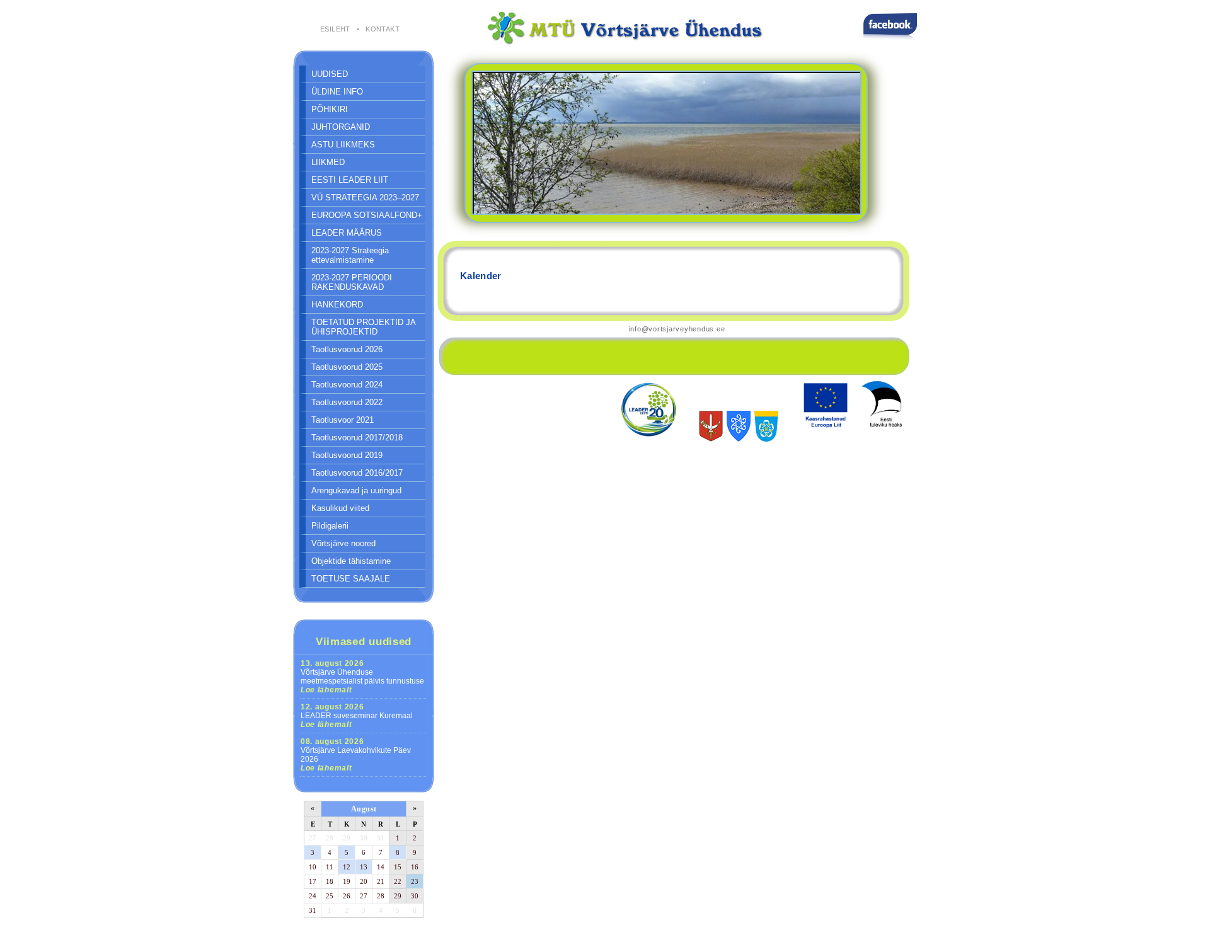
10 (312, 867)
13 (363, 867)
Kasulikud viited (340, 508)
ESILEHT (335, 29)
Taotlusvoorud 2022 (347, 402)
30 (363, 838)
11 (329, 867)
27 (312, 838)
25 (329, 896)
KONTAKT (383, 29)
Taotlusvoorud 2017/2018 (357, 437)
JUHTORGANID (340, 127)
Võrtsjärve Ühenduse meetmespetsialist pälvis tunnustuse (362, 676)
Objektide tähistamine (351, 561)
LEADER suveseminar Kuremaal (357, 715)
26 (346, 896)
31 (380, 838)
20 (363, 881)
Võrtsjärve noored (343, 543)
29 (346, 838)
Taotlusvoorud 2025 (347, 367)
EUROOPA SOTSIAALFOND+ (366, 215)
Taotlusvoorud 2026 (347, 349)
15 (397, 867)
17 (312, 881)
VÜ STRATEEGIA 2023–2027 (365, 197)
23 (414, 881)
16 (414, 867)
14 (380, 867)
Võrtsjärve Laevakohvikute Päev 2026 (356, 754)
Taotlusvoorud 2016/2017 (357, 473)
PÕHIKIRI (329, 109)
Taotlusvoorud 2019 (347, 455)
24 (312, 896)
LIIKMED (328, 162)
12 (346, 867)
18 (329, 881)
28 (329, 838)
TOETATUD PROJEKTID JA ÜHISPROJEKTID (363, 327)
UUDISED (329, 74)
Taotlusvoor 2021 (342, 420)
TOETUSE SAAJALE (350, 578)
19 (346, 881)
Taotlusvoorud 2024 (347, 384)
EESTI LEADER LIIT (349, 180)
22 (397, 881)
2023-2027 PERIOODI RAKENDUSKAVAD (351, 282)
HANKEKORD (337, 304)
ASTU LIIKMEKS (343, 144)
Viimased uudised (364, 641)
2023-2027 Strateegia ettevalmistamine (350, 255)
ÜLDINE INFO (337, 91)
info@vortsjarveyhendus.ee (677, 329)
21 (380, 881)
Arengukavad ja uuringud (356, 490)
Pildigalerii (330, 525)
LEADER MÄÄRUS (346, 233)
